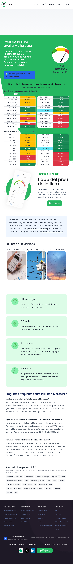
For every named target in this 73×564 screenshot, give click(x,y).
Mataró (42, 480)
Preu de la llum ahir (10, 518)
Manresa (34, 480)
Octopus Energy (43, 510)
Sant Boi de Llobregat (13, 484)
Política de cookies (61, 525)
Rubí (54, 480)
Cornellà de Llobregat (42, 477)
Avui (36, 4)
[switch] (16, 94)
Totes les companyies (45, 525)
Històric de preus (9, 525)
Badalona (10, 477)
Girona (63, 477)
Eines (51, 4)
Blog (60, 4)
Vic (16, 492)
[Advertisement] (36, 21)
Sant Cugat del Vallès (29, 484)
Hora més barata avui (27, 510)
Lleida (26, 480)
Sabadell (61, 480)
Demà (43, 4)
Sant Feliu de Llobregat (14, 488)
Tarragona (48, 488)
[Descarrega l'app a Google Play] (45, 550)
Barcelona (19, 477)
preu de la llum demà (37, 228)
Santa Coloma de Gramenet (33, 488)
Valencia (9, 492)
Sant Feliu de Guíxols (45, 484)
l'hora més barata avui (52, 231)
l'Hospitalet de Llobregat (14, 480)
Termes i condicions (61, 518)
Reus (48, 480)
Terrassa (57, 488)
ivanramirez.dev (28, 544)
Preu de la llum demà (10, 514)
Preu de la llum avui (10, 510)
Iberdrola (40, 518)
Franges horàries (26, 514)
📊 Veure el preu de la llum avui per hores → (18, 75)
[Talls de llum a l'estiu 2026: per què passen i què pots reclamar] (56, 265)
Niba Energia (41, 514)
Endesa (40, 522)
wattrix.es (63, 544)
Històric (68, 4)
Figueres (55, 477)
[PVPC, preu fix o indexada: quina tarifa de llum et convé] (16, 265)
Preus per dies (8, 522)
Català (57, 529)
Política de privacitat (61, 522)
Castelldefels (29, 477)
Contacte (58, 514)
